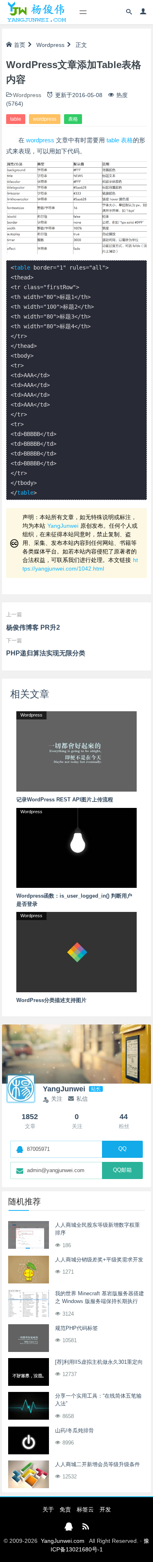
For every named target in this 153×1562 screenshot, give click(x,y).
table (15, 119)
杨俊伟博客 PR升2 (33, 627)
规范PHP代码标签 (76, 1328)
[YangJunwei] (36, 12)
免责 (65, 1509)
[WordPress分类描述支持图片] (76, 951)
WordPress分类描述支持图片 (51, 1000)
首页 (19, 45)
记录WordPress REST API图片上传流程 (64, 799)
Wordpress (50, 45)
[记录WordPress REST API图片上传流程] (76, 751)
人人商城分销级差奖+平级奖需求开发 (99, 1260)
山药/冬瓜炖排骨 (74, 1430)
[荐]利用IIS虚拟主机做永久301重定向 (99, 1362)
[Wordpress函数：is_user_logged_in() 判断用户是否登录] (76, 847)
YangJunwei (62, 525)
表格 (73, 119)
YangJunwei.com (62, 1541)
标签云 (85, 1509)
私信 (82, 1098)
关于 (48, 1509)
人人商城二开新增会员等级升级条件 (97, 1464)
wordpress (44, 119)
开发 (105, 1509)
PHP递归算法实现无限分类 (45, 653)
